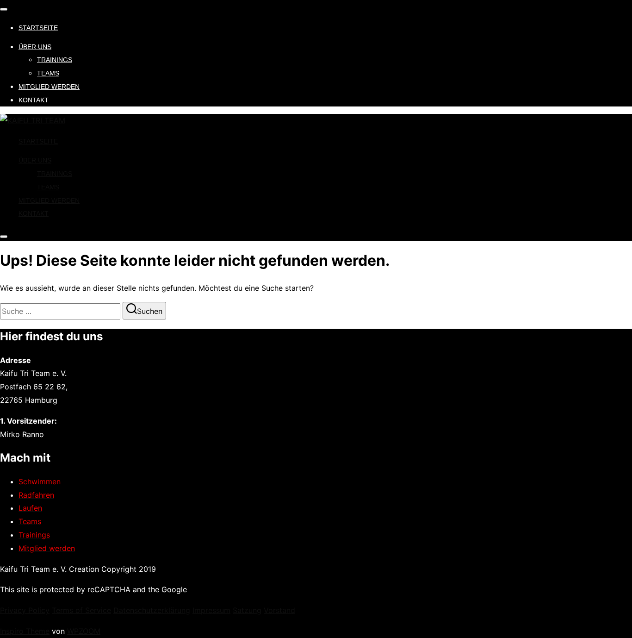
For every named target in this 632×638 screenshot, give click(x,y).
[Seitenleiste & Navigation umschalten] (3, 236)
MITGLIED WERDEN (49, 86)
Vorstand (279, 610)
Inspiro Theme (25, 631)
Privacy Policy (25, 610)
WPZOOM (83, 631)
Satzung (247, 610)
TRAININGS (54, 59)
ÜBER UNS (35, 46)
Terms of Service (81, 610)
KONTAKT (34, 100)
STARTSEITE (38, 27)
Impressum (211, 610)
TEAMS (48, 73)
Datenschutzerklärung (151, 610)
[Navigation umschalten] (3, 9)
